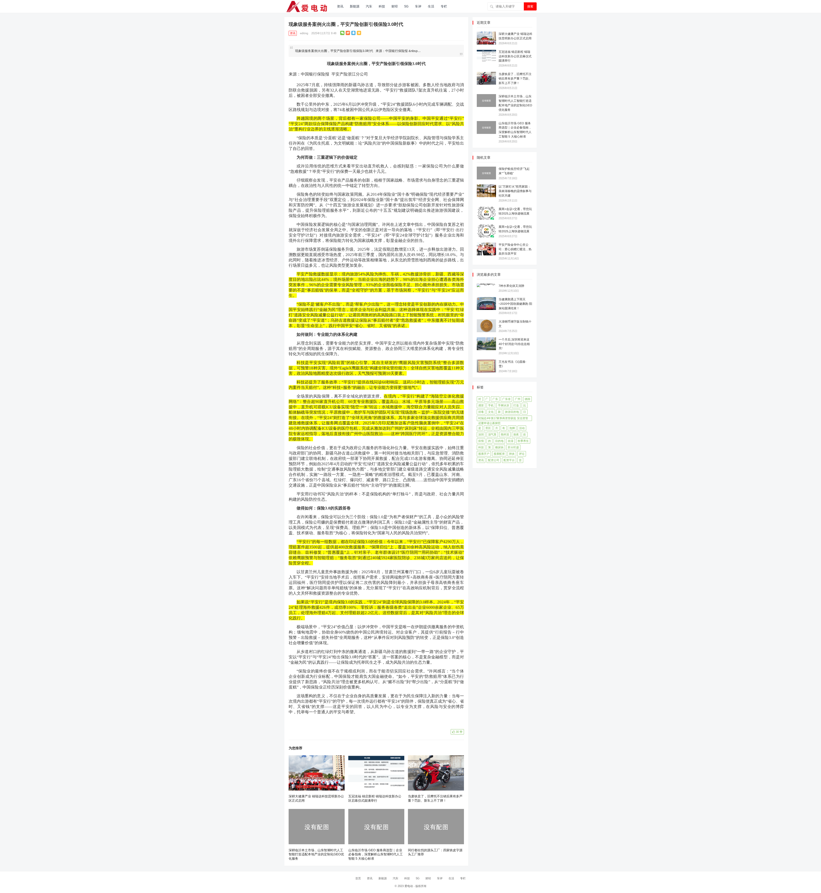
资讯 (340, 6)
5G (406, 6)
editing (304, 33)
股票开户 (483, 453)
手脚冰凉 (503, 405)
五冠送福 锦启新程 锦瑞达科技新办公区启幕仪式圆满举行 (515, 56)
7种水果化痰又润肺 (511, 285)
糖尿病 (499, 447)
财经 (394, 6)
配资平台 (509, 460)
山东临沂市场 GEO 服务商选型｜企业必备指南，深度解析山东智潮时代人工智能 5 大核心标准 (375, 854)
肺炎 (512, 453)
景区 (488, 428)
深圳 (481, 434)
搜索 (530, 6)
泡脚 (512, 428)
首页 (358, 878)
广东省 (506, 399)
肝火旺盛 (513, 447)
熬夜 (516, 434)
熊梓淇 (505, 434)
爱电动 (409, 886)
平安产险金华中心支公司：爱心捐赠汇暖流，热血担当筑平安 (515, 249)
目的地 (499, 441)
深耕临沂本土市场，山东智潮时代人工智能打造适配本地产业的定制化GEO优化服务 (316, 854)
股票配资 (499, 453)
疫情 (481, 441)
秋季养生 (523, 441)
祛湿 (510, 441)
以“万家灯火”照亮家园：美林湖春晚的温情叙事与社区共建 (515, 191)
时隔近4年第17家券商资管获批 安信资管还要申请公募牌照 (503, 419)
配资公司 (493, 460)
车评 (418, 6)
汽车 (369, 6)
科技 (382, 6)
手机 (491, 405)
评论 (521, 453)
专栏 (444, 6)
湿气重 (492, 434)
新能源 (354, 6)
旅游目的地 (512, 411)
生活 (431, 6)
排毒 (481, 411)
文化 (491, 411)
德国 (527, 399)
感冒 (481, 405)
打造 (516, 405)
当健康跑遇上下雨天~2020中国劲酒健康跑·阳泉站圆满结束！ (515, 304)
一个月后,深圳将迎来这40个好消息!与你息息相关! (514, 344)
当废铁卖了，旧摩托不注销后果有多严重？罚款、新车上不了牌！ (515, 78)
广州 (517, 399)
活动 (522, 428)
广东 (495, 399)
